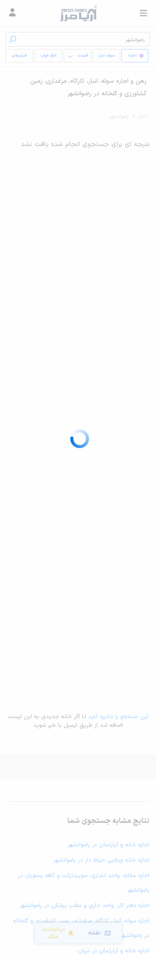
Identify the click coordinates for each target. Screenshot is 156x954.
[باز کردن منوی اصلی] (143, 13)
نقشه (94, 933)
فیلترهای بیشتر (21, 57)
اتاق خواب (48, 56)
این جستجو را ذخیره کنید (118, 716)
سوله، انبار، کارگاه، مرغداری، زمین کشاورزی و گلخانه (106, 57)
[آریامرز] (78, 13)
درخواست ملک (53, 933)
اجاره (143, 116)
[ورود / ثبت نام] (12, 13)
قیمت (83, 56)
